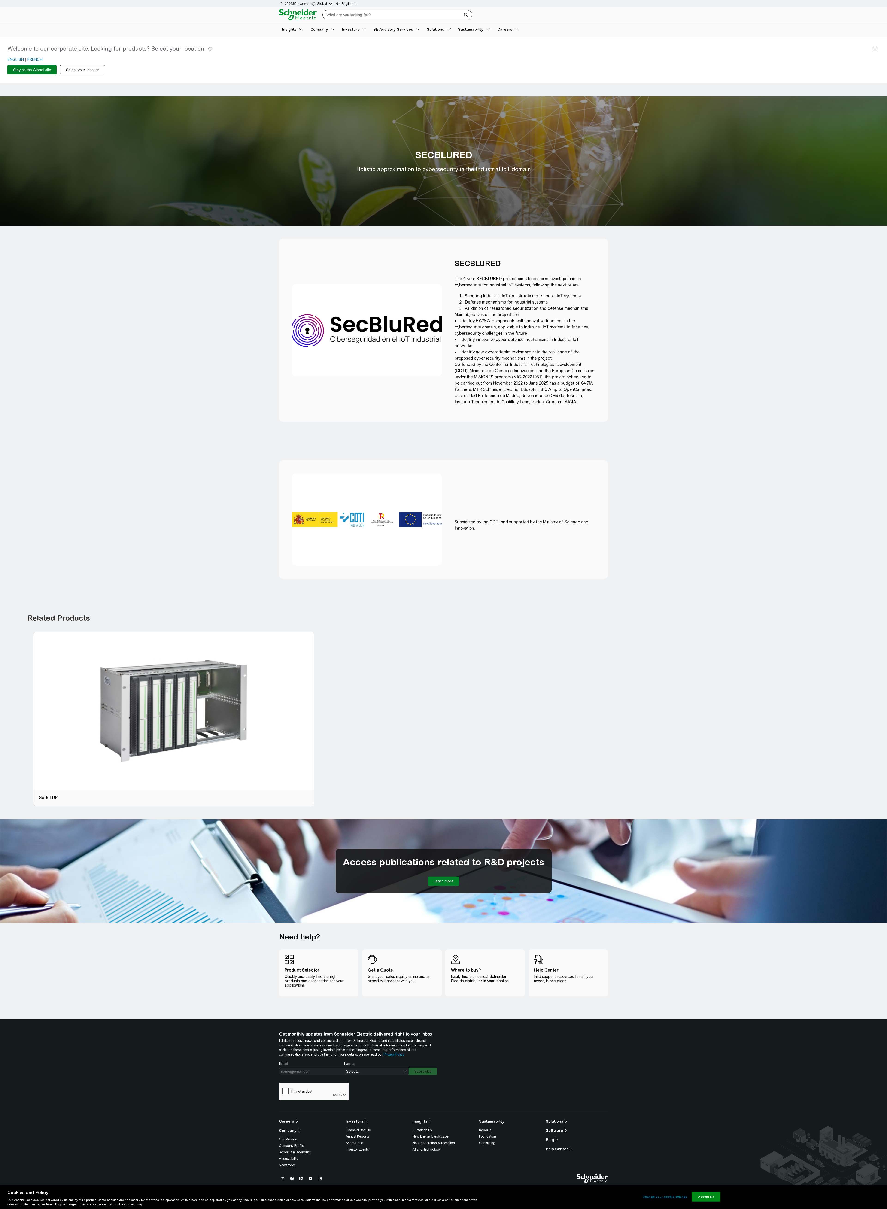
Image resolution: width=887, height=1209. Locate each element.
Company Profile (291, 1146)
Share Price (354, 1143)
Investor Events (357, 1149)
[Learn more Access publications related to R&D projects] (443, 881)
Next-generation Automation (434, 1143)
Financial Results (358, 1130)
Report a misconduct (295, 1152)
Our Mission (288, 1139)
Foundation (487, 1136)
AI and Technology (427, 1149)
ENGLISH (15, 59)
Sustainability (422, 1130)
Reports (485, 1130)
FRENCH (35, 59)
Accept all (706, 1196)
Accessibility (288, 1158)
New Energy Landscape (431, 1136)
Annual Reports (357, 1136)
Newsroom (287, 1165)
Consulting (487, 1143)
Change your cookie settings (665, 1196)
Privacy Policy (394, 1054)
